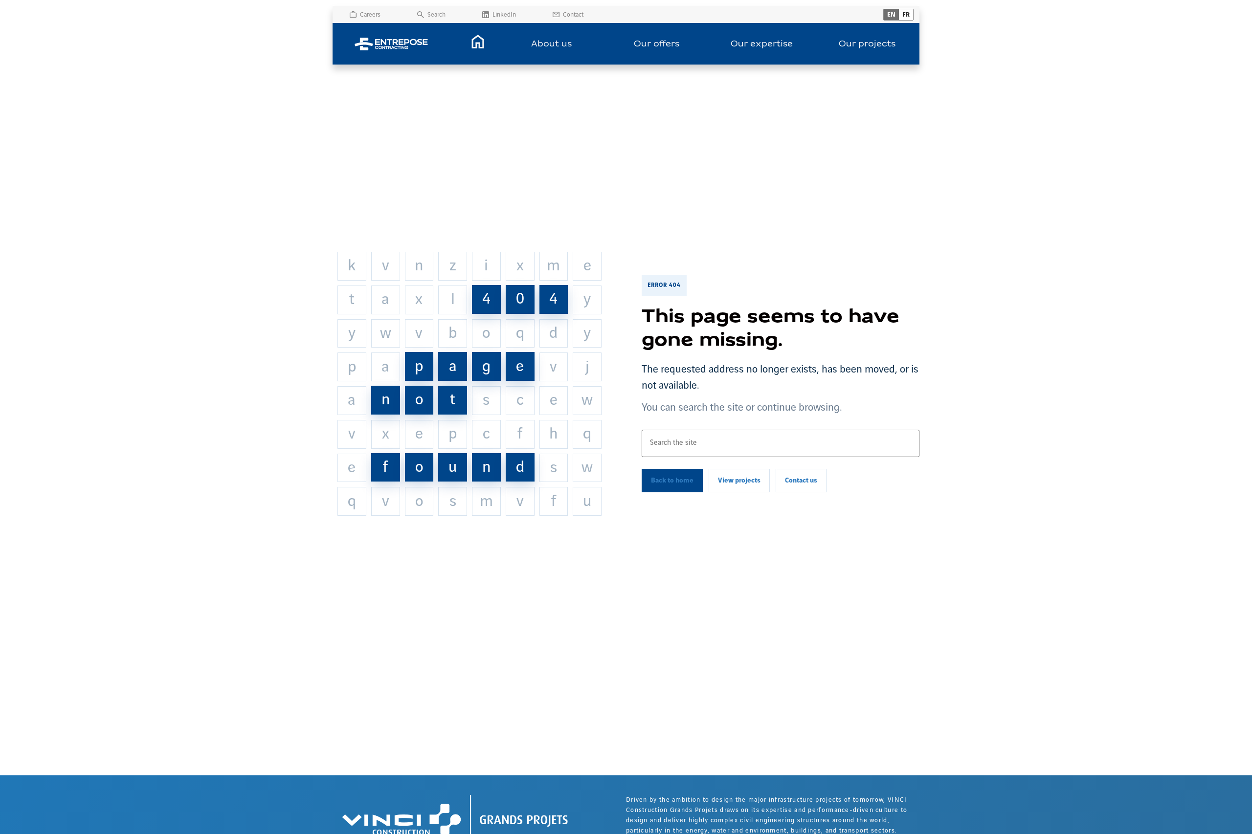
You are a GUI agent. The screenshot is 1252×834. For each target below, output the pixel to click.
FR (906, 14)
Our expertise (762, 44)
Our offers (656, 44)
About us (551, 44)
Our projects (867, 44)
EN (891, 14)
